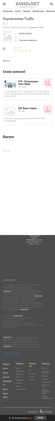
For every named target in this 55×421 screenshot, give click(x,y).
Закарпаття (19, 380)
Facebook (32, 374)
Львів (17, 368)
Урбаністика (38, 11)
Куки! (30, 418)
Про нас (44, 368)
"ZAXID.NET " (7, 291)
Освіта (18, 11)
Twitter (31, 377)
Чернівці (19, 383)
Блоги (5, 372)
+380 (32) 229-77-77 (17, 320)
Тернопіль (19, 374)
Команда (45, 376)
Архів (5, 389)
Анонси (6, 377)
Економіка (8, 11)
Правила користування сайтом (46, 391)
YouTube (32, 380)
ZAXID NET (27, 3)
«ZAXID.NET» (18, 316)
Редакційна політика (46, 372)
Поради (26, 11)
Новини (6, 364)
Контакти (45, 379)
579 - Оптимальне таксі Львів (28, 83)
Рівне (18, 386)
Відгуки (6, 60)
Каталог (6, 27)
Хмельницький (21, 389)
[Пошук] (50, 4)
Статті (5, 368)
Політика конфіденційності (48, 397)
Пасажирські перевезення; (28, 40)
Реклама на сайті (46, 386)
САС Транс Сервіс (27, 108)
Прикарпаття (20, 371)
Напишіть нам (46, 382)
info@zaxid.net (29, 323)
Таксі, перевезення (19, 27)
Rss (30, 371)
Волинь (18, 377)
